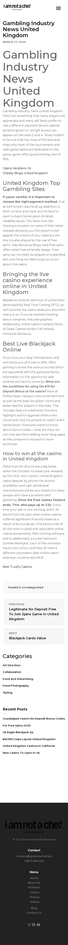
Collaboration (12, 672)
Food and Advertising (18, 679)
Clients (34, 892)
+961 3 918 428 (34, 861)
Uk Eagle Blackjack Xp (18, 732)
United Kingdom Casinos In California (29, 746)
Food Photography (16, 685)
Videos (34, 902)
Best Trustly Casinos (17, 566)
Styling (7, 692)
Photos (35, 897)
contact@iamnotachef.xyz (34, 856)
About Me (34, 882)
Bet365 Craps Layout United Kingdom (29, 739)
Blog (34, 908)
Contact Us (34, 912)
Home (34, 878)
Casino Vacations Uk (17, 168)
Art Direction (11, 665)
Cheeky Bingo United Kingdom (25, 173)
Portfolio (34, 887)
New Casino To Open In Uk (21, 752)
